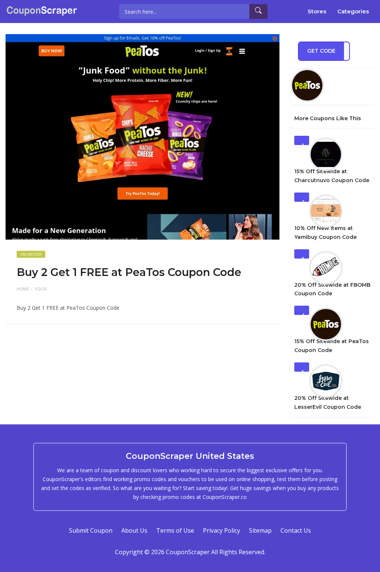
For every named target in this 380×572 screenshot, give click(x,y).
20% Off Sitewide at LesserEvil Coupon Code (327, 402)
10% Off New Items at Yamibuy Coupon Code (325, 232)
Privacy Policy (221, 530)
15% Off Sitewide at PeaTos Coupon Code (331, 346)
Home (23, 289)
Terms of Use (175, 530)
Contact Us (296, 530)
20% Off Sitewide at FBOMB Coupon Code (332, 289)
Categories (353, 11)
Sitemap (260, 530)
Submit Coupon (90, 530)
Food (41, 289)
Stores (317, 11)
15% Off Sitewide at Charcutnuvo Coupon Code (331, 176)
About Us (134, 530)
